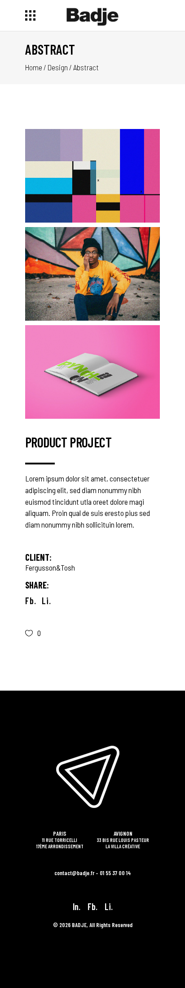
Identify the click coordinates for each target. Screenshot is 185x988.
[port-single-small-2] (92, 274)
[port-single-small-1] (92, 176)
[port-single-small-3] (92, 372)
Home (33, 67)
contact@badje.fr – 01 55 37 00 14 (92, 872)
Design (58, 67)
